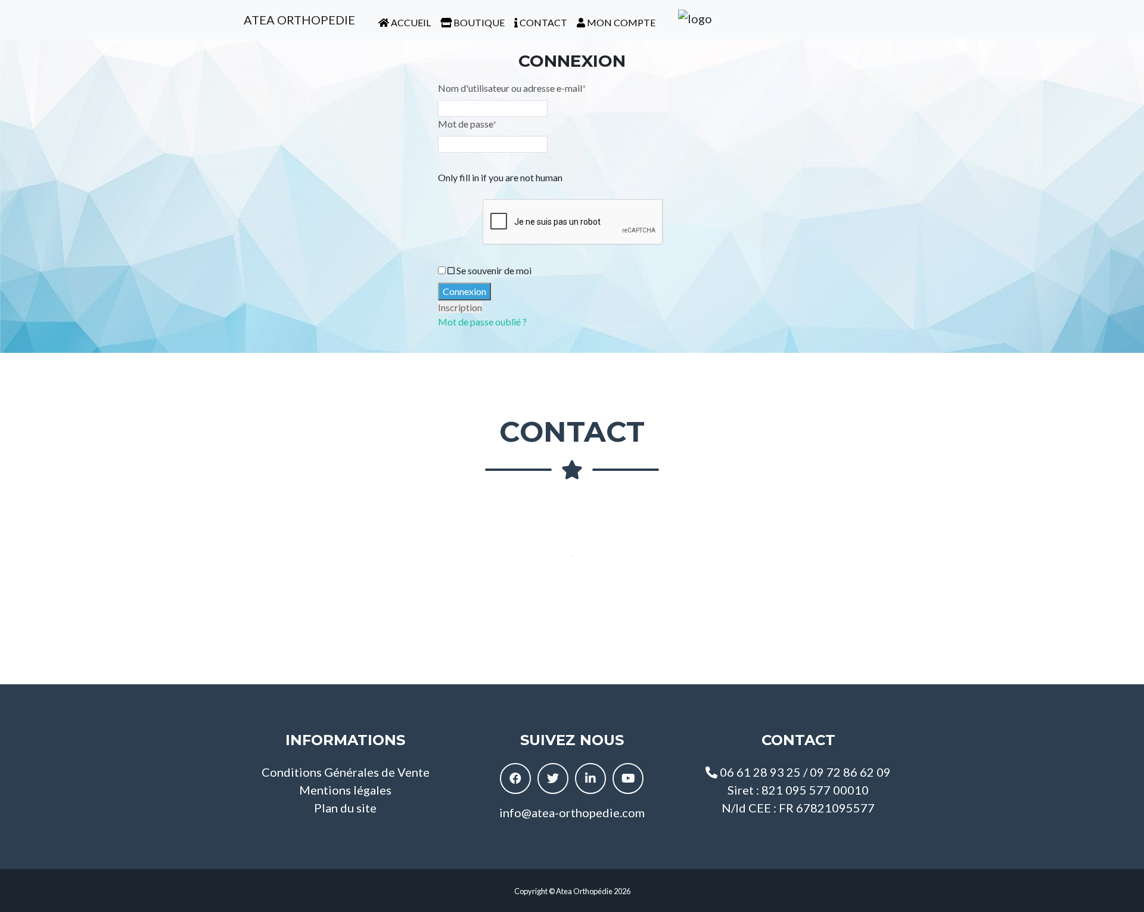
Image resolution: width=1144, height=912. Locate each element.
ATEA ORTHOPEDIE (298, 20)
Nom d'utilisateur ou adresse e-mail (512, 88)
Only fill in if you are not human (500, 177)
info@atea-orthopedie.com (572, 812)
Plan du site (345, 808)
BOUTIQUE (478, 22)
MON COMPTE (620, 22)
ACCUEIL (410, 22)
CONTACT (542, 22)
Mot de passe (467, 123)
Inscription (460, 307)
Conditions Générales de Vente (346, 772)
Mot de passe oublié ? (482, 321)
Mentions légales (345, 790)
